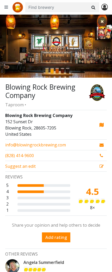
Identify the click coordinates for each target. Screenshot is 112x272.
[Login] (104, 7)
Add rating (56, 237)
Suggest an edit (20, 166)
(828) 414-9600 (19, 155)
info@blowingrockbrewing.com (35, 145)
